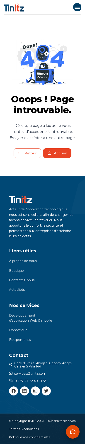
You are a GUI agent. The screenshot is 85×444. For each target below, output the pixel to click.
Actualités (17, 290)
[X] (46, 390)
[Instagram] (35, 390)
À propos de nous (23, 261)
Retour (30, 153)
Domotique (18, 330)
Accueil (60, 153)
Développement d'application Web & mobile (30, 318)
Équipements (20, 340)
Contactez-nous (21, 280)
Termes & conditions (24, 429)
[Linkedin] (24, 390)
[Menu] (77, 7)
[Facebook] (13, 390)
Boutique (16, 271)
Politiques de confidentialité (30, 437)
